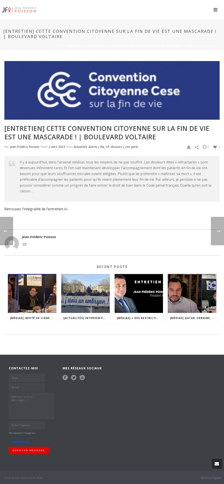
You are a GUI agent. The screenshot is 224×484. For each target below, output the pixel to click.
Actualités (80, 147)
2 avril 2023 (57, 147)
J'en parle (131, 147)
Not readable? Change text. (22, 433)
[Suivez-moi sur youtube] (82, 377)
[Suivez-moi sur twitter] (73, 377)
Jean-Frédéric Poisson (24, 147)
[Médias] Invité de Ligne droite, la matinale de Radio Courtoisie (33, 318)
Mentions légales (211, 478)
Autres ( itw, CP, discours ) (106, 147)
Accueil (58, 45)
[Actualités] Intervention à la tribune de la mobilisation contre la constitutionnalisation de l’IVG (86, 318)
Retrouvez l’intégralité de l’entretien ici (35, 209)
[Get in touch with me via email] (24, 244)
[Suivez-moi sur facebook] (65, 377)
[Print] (189, 146)
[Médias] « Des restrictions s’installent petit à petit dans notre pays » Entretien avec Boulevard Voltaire (140, 318)
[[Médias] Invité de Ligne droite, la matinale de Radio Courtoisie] (32, 293)
